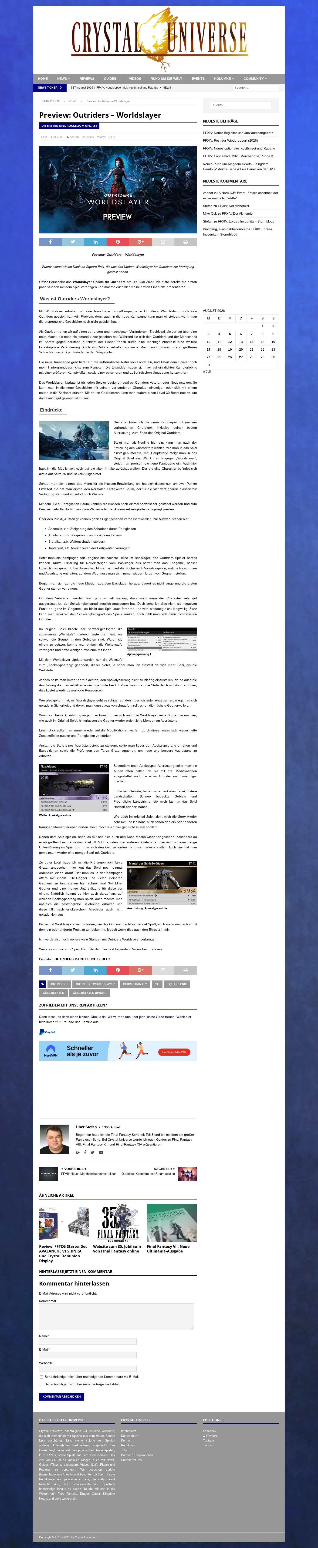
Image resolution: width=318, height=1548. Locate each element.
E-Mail (43, 1349)
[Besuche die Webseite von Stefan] (77, 1152)
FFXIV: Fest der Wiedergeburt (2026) (230, 140)
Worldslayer (53, 993)
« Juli (207, 371)
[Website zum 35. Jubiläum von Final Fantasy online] (118, 1223)
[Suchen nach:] (255, 87)
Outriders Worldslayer (95, 984)
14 (252, 342)
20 (241, 349)
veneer (208, 193)
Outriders (59, 984)
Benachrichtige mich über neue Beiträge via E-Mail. (82, 1384)
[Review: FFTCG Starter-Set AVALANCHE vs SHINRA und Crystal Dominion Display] (64, 1223)
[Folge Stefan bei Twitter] (91, 1152)
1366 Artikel (111, 1127)
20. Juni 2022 (54, 137)
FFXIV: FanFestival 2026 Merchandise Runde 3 (238, 156)
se (157, 984)
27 (241, 357)
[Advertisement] (118, 1092)
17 (208, 349)
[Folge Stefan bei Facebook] (83, 1152)
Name (43, 1336)
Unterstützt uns (131, 1460)
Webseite (46, 1363)
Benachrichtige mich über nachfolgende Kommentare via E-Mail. (92, 1377)
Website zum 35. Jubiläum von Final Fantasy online (117, 1249)
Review (100, 137)
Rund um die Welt (166, 78)
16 (273, 342)
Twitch (207, 1445)
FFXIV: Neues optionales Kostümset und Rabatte (239, 148)
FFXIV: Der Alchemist (233, 206)
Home (43, 78)
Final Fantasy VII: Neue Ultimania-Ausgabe (168, 1249)
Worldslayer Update (89, 993)
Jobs (124, 1450)
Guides (110, 78)
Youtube (208, 1440)
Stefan (74, 137)
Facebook (209, 1431)
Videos (135, 78)
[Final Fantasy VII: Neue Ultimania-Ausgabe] (172, 1223)
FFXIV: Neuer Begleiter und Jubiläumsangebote (238, 133)
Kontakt (126, 1440)
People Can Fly (135, 984)
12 (230, 342)
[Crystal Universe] (159, 71)
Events (198, 78)
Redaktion (128, 1445)
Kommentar (47, 1301)
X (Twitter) (210, 1436)
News (62, 78)
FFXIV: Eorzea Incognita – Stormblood (246, 221)
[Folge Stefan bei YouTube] (99, 1152)
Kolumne (222, 78)
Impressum (128, 1431)
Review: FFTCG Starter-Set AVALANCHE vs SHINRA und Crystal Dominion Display (63, 1253)
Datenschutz (129, 1436)
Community (254, 78)
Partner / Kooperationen (137, 1455)
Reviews (87, 78)
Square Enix (177, 984)
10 (208, 342)
